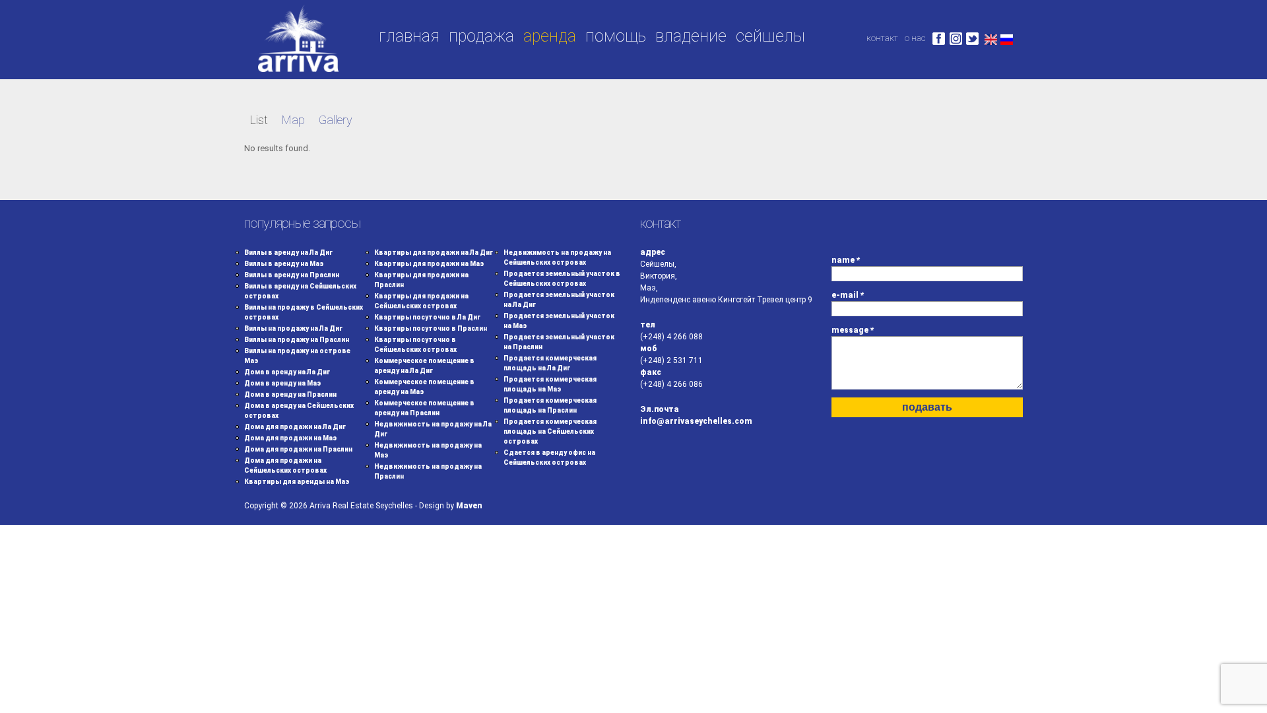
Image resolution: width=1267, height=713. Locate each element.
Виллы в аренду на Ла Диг (288, 252)
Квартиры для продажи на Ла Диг (433, 252)
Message (852, 330)
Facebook (938, 38)
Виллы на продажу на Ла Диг (293, 328)
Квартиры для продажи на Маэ (429, 263)
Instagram (956, 38)
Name (846, 260)
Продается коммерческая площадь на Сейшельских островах (550, 431)
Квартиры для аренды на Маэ (296, 481)
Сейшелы (770, 36)
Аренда (549, 36)
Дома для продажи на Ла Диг (295, 426)
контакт (882, 38)
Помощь (615, 36)
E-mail (847, 295)
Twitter (972, 38)
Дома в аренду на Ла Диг (287, 372)
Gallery (335, 120)
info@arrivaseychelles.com (696, 421)
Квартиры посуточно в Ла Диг (427, 317)
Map (293, 120)
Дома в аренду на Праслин (290, 394)
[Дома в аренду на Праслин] (1006, 38)
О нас (915, 38)
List (259, 120)
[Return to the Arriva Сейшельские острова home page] (298, 73)
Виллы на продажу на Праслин (296, 339)
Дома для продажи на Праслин (298, 449)
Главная (409, 36)
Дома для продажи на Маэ (290, 438)
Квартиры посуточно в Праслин (430, 328)
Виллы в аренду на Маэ (283, 263)
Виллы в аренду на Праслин (291, 275)
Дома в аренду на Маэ (282, 383)
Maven (469, 505)
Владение (691, 36)
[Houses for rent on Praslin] (991, 38)
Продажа (481, 36)
